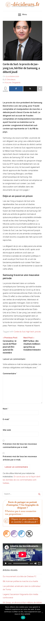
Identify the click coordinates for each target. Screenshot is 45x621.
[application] (22, 554)
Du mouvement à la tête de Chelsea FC (19, 576)
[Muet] (35, 563)
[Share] (16, 88)
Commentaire (10, 373)
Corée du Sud (19, 332)
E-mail (6, 419)
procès (38, 332)
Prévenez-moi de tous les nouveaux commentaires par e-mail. (20, 445)
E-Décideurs (10, 80)
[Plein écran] (39, 563)
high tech (30, 332)
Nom (5, 409)
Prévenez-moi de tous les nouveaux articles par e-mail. (20, 458)
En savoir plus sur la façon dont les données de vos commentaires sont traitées (21, 479)
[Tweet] (30, 88)
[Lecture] (6, 563)
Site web (7, 430)
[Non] (42, 612)
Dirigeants (16, 83)
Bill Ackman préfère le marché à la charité (20, 581)
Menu (24, 14)
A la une (8, 83)
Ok (23, 617)
